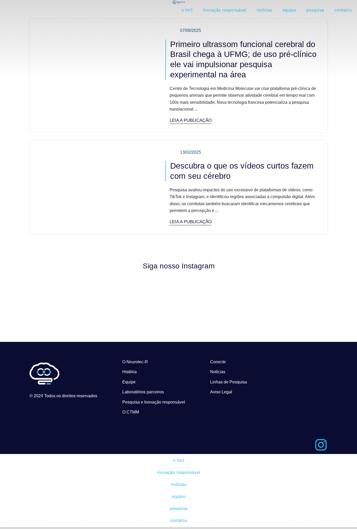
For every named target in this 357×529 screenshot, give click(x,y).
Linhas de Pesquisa (228, 382)
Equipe (129, 382)
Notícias (217, 372)
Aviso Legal (221, 392)
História (129, 372)
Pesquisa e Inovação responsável (153, 402)
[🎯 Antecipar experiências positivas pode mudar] (216, 299)
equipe (289, 10)
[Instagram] (320, 444)
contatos (343, 10)
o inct (187, 10)
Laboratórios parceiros (143, 392)
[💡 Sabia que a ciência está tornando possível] (66, 299)
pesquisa (315, 10)
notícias (264, 10)
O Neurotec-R (135, 362)
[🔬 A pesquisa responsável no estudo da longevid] (141, 299)
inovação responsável (224, 10)
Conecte (218, 362)
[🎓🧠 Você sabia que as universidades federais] (291, 299)
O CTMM (130, 412)
